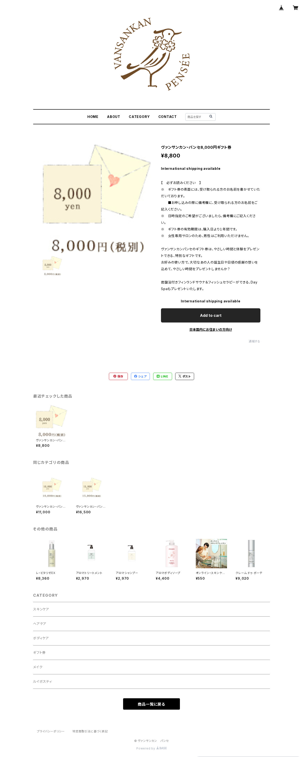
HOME (92, 117)
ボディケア (41, 638)
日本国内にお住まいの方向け (210, 329)
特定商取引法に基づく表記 (90, 731)
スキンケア (41, 609)
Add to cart (211, 315)
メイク (37, 667)
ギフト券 (39, 652)
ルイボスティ (42, 681)
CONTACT (167, 117)
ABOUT (113, 117)
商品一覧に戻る (151, 704)
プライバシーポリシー (51, 731)
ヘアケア (39, 624)
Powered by (146, 748)
